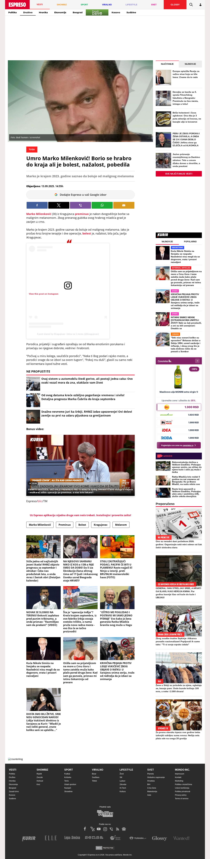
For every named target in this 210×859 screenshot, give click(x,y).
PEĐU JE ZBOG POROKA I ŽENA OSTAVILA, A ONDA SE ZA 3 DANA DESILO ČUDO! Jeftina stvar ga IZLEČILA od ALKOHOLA (186, 139)
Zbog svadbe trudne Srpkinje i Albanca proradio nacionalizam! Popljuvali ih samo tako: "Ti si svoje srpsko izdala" (178, 641)
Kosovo (116, 12)
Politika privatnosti (182, 791)
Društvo (27, 12)
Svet (150, 769)
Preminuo (65, 524)
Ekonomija (60, 12)
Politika (12, 12)
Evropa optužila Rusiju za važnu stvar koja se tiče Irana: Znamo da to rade (186, 74)
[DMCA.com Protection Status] (105, 848)
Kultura (123, 791)
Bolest (82, 524)
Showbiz (42, 769)
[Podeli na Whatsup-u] (102, 205)
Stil (121, 777)
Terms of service (181, 799)
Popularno (190, 241)
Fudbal (67, 774)
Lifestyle (126, 769)
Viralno (97, 769)
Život (122, 774)
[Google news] (124, 829)
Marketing (179, 781)
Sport (68, 769)
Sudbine (131, 12)
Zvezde (40, 777)
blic (40, 501)
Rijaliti (39, 774)
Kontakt (178, 777)
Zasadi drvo (14, 791)
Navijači (67, 788)
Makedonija (152, 791)
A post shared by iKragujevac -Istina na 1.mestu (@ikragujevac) (68, 334)
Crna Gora (151, 788)
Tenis (66, 781)
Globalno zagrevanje (156, 777)
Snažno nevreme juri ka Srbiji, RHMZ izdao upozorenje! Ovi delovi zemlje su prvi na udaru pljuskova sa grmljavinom (86, 413)
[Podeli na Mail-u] (123, 205)
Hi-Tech (123, 788)
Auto (149, 795)
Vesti (12, 769)
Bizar (94, 774)
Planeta (150, 774)
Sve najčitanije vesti (178, 174)
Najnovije (190, 64)
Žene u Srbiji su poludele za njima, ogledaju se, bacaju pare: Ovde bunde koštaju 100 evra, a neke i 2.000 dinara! (179, 688)
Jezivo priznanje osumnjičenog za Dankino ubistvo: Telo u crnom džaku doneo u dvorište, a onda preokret (186, 160)
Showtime (68, 791)
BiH (148, 784)
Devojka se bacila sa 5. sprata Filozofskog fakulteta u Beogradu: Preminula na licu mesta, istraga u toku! (185, 98)
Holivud (40, 781)
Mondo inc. (182, 769)
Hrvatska (151, 781)
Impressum (179, 774)
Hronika (43, 12)
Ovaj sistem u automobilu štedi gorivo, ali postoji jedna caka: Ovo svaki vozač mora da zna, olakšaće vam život (87, 380)
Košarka (67, 777)
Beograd (78, 12)
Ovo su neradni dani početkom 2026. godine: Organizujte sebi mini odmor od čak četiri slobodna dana (179, 544)
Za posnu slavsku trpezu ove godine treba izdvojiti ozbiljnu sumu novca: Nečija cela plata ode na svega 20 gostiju (178, 735)
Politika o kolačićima (183, 784)
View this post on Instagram (43, 294)
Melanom (121, 524)
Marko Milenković (38, 214)
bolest (87, 233)
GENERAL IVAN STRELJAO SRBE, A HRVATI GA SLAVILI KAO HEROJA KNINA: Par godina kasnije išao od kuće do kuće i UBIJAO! (178, 593)
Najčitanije (167, 64)
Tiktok (94, 781)
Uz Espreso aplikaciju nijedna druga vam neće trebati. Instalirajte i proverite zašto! (80, 515)
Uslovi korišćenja (182, 788)
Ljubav (122, 781)
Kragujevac (100, 524)
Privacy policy (180, 795)
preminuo (82, 214)
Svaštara (95, 777)
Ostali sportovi (70, 784)
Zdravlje (123, 784)
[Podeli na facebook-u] (37, 205)
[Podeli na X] (58, 205)
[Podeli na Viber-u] (80, 205)
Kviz (38, 784)
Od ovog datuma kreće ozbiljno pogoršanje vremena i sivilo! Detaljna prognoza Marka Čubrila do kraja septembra (82, 397)
